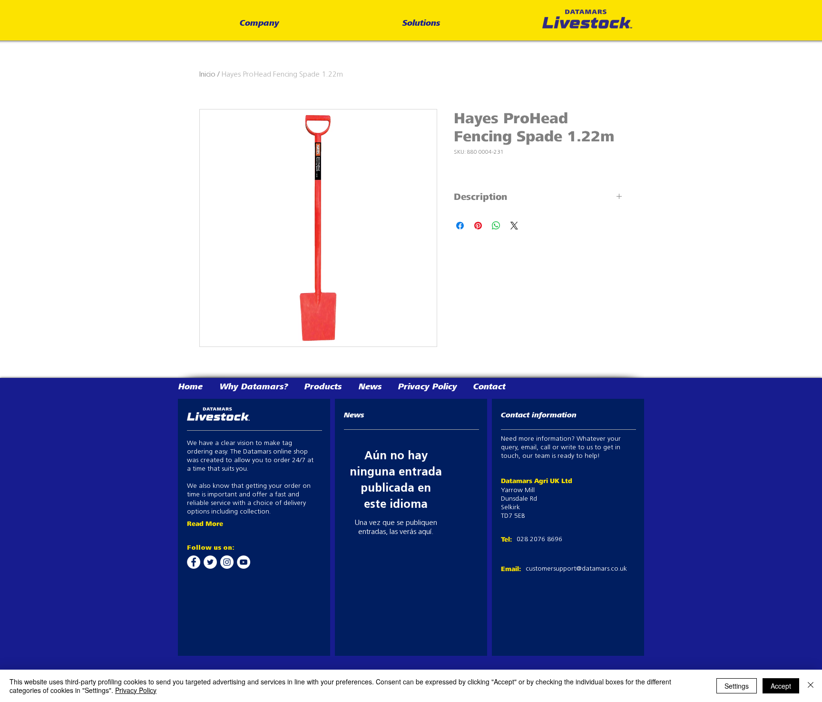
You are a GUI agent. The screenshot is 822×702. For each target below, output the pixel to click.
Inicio (207, 75)
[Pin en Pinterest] (478, 225)
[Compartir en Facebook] (460, 225)
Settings (736, 686)
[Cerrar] (810, 685)
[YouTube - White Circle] (243, 562)
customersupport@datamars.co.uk (576, 569)
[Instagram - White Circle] (227, 562)
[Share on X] (514, 225)
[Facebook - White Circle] (193, 562)
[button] (259, 24)
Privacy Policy (136, 690)
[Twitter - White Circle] (210, 562)
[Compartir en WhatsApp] (496, 225)
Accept (781, 686)
